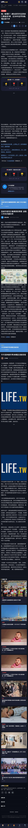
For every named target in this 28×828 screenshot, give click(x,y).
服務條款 (16, 811)
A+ (16, 26)
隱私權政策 (12, 811)
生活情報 (10, 5)
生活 (5, 5)
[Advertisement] (14, 108)
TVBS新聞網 (10, 161)
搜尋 (25, 825)
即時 (8, 825)
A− (12, 25)
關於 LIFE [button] (3, 806)
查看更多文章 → (11, 191)
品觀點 (8, 337)
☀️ (19, 2)
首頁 (2, 5)
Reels (20, 826)
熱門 (14, 825)
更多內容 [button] (3, 801)
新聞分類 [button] (3, 797)
